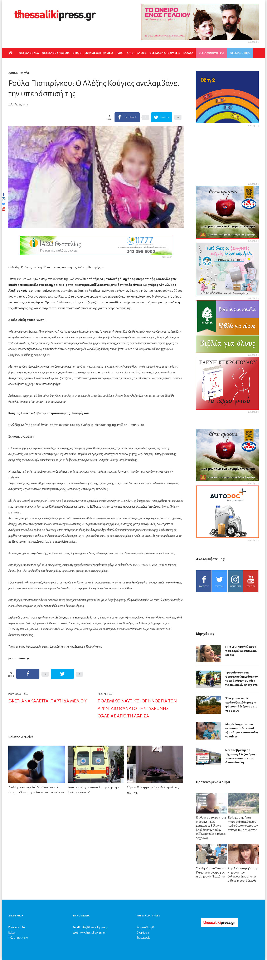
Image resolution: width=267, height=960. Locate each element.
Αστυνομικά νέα (18, 73)
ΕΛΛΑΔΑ (188, 53)
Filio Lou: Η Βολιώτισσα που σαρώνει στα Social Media (241, 650)
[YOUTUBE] (3, 209)
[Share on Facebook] (27, 674)
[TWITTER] (3, 204)
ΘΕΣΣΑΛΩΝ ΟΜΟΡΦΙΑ (211, 53)
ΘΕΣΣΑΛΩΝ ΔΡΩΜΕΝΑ (55, 53)
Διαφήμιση (143, 932)
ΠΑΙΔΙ (119, 53)
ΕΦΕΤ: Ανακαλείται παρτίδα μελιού (47, 700)
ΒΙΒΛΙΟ (77, 53)
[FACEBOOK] (3, 194)
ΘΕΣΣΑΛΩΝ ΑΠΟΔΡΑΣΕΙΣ (164, 53)
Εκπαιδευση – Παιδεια (99, 53)
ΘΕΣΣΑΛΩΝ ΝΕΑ (29, 53)
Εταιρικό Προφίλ (145, 927)
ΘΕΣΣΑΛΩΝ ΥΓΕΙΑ (240, 53)
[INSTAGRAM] (3, 199)
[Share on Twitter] (62, 674)
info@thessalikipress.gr (94, 927)
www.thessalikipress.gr (93, 932)
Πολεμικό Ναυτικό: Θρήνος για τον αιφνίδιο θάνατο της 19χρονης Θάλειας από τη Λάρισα (137, 708)
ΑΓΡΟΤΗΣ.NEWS (136, 53)
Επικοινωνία (143, 937)
